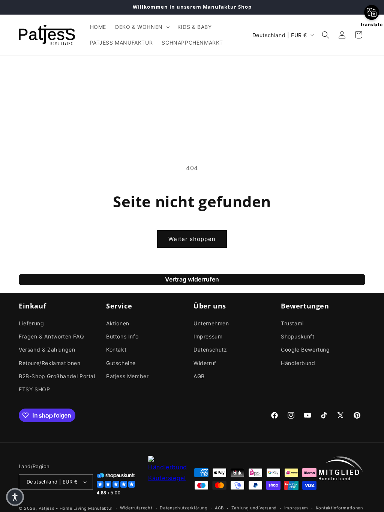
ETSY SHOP (34, 389)
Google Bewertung (305, 349)
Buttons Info (122, 336)
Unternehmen (211, 323)
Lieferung (31, 323)
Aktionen (117, 323)
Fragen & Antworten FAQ (51, 336)
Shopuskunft (298, 336)
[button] (142, 27)
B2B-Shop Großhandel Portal (57, 376)
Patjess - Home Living (63, 508)
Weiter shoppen (192, 239)
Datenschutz (210, 349)
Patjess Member (127, 376)
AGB (199, 376)
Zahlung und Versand (254, 508)
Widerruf (205, 363)
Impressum (208, 336)
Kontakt (116, 349)
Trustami (292, 323)
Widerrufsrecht (136, 508)
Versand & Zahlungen (47, 349)
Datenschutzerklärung (183, 508)
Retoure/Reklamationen (50, 363)
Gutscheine (121, 363)
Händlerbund (298, 363)
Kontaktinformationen (339, 508)
